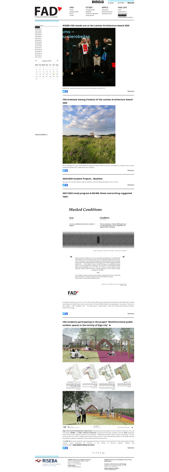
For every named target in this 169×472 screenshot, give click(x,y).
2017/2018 (38, 46)
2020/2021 (38, 40)
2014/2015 (38, 51)
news (119, 10)
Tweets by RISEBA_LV (41, 134)
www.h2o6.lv (107, 461)
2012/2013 (38, 55)
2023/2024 (38, 35)
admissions (105, 10)
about (71, 10)
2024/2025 (38, 33)
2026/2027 (38, 29)
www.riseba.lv (72, 465)
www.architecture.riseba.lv (111, 468)
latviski (120, 3)
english (131, 3)
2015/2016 (38, 49)
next (103, 453)
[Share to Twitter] (64, 91)
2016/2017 (38, 48)
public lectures (122, 12)
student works (122, 15)
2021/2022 (38, 38)
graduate (88, 12)
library (71, 13)
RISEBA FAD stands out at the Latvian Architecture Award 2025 (96, 25)
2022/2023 (38, 36)
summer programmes (92, 13)
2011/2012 (38, 57)
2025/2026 (38, 31)
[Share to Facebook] (66, 91)
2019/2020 (38, 42)
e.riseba (111, 3)
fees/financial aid (107, 12)
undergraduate (90, 10)
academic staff (74, 12)
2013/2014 (38, 53)
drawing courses (107, 13)
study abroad (90, 15)
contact (72, 15)
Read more (131, 91)
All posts (37, 27)
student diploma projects (125, 17)
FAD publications (123, 13)
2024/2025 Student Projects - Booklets (83, 178)
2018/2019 (38, 44)
